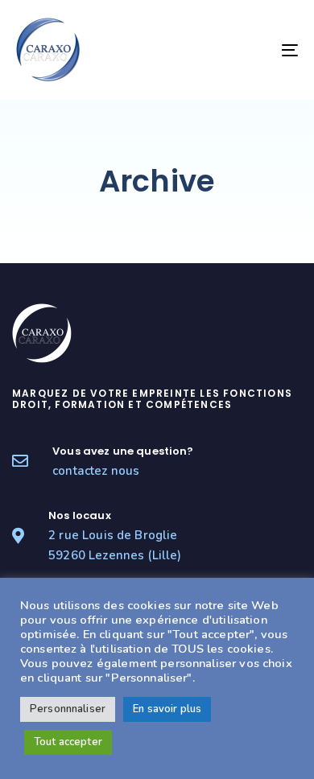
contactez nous (95, 471)
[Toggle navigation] (251, 50)
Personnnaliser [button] (67, 709)
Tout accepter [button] (68, 742)
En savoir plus (167, 709)
